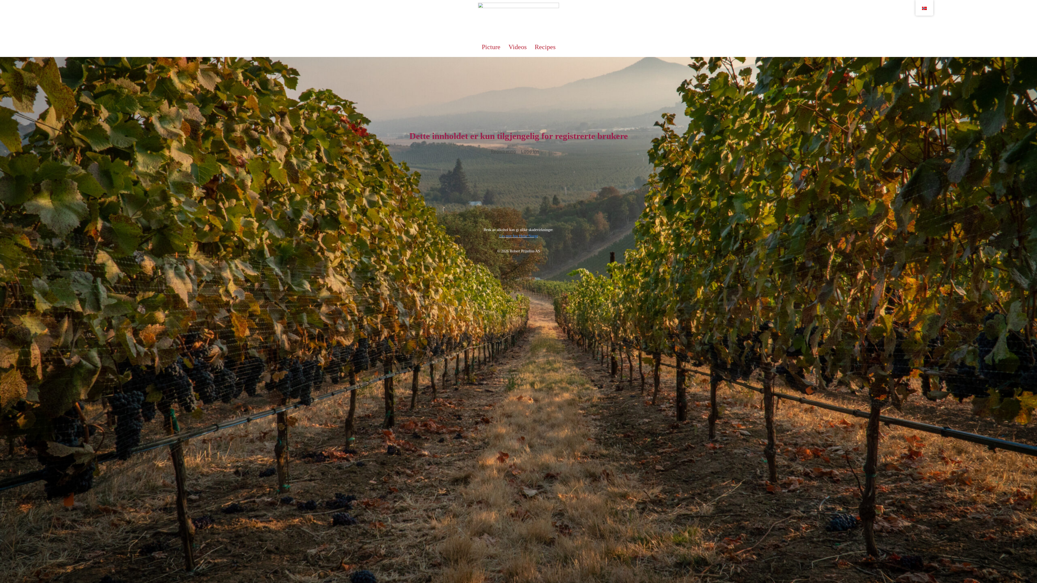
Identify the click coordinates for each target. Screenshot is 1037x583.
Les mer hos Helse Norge (518, 236)
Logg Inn (530, 151)
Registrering (503, 151)
